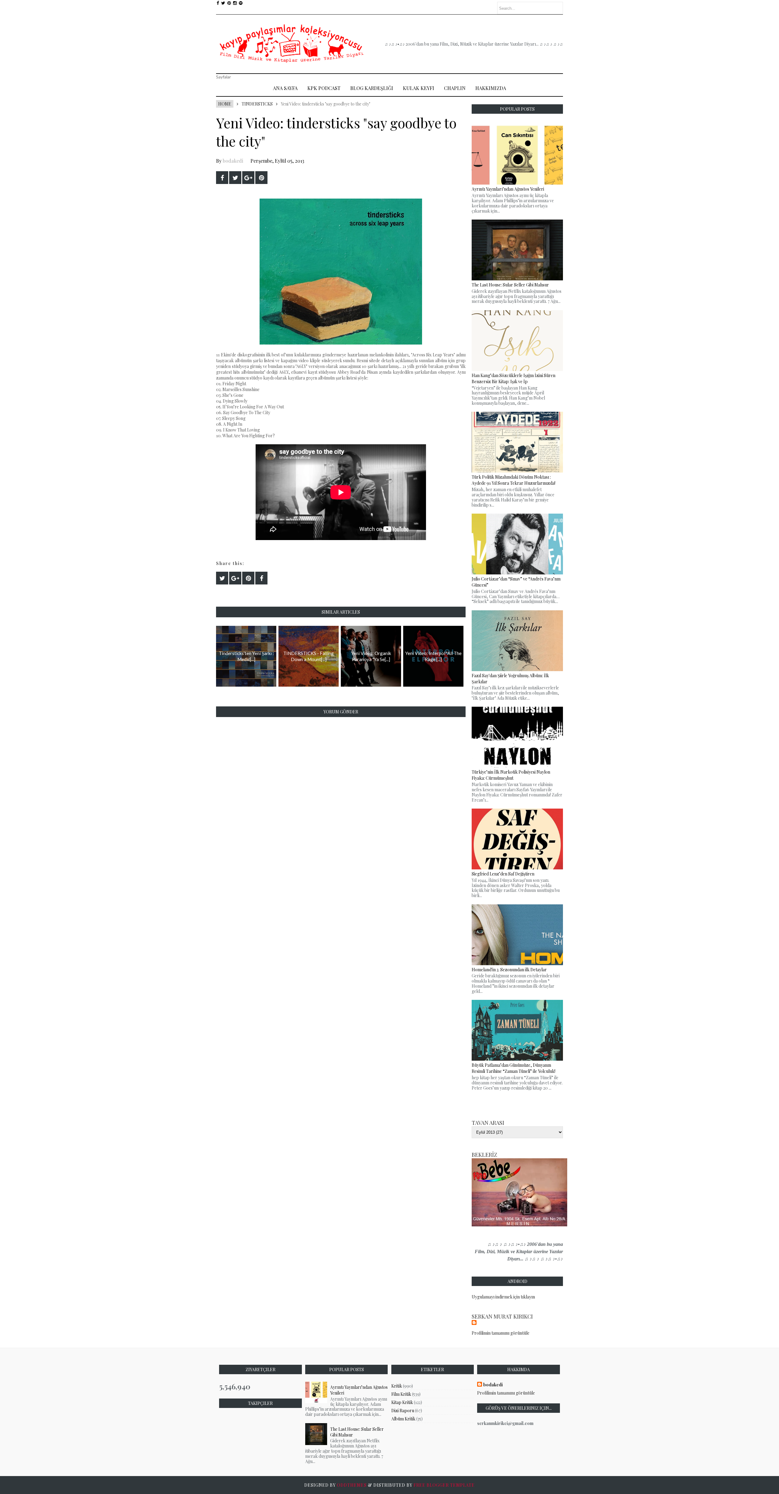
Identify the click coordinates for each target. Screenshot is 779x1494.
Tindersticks (257, 104)
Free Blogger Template (444, 1485)
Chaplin (455, 88)
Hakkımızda (490, 88)
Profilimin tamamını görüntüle (500, 1333)
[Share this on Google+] (248, 177)
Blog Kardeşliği (371, 88)
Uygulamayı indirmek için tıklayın (503, 1297)
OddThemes (352, 1485)
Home (224, 104)
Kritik (396, 1386)
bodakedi (233, 161)
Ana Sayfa (285, 88)
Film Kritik (401, 1394)
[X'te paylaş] (235, 177)
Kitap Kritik (402, 1402)
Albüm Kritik (403, 1419)
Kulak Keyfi (418, 88)
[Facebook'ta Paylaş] (222, 177)
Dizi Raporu (402, 1410)
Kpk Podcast (324, 88)
